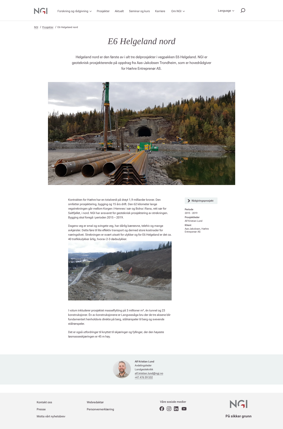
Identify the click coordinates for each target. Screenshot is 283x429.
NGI (36, 27)
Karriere (160, 11)
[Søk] (242, 10)
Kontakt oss (44, 402)
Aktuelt (119, 11)
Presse (41, 409)
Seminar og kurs (139, 11)
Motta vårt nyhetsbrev (51, 416)
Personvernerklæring (100, 409)
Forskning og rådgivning (72, 11)
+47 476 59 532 (144, 377)
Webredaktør (95, 402)
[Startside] (42, 11)
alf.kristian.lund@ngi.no (149, 373)
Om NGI (176, 11)
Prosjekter (103, 11)
